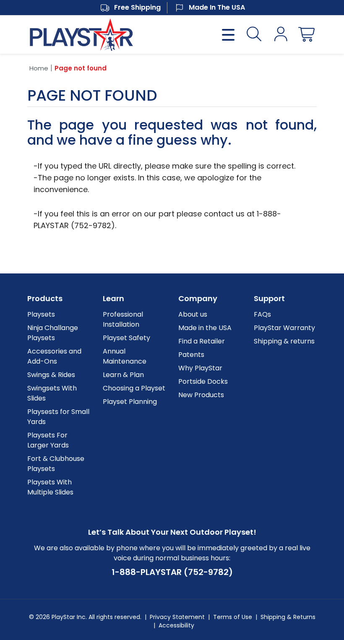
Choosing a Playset (134, 388)
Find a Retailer (201, 341)
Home (38, 68)
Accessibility (176, 625)
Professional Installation (123, 319)
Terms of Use (232, 617)
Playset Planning (130, 401)
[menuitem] (58, 315)
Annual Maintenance (124, 356)
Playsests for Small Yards (58, 417)
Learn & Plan (123, 375)
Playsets (41, 314)
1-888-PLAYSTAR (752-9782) (172, 572)
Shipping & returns (284, 341)
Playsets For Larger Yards (48, 440)
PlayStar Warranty (284, 328)
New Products (201, 395)
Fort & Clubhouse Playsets (55, 463)
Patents (191, 354)
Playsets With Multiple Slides (50, 487)
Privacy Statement (177, 617)
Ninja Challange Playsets (52, 333)
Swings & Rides (51, 375)
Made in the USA (205, 328)
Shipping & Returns (288, 617)
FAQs (262, 314)
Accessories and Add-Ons (54, 356)
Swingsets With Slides (52, 393)
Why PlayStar (200, 368)
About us (192, 314)
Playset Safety (126, 338)
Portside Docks (203, 381)
